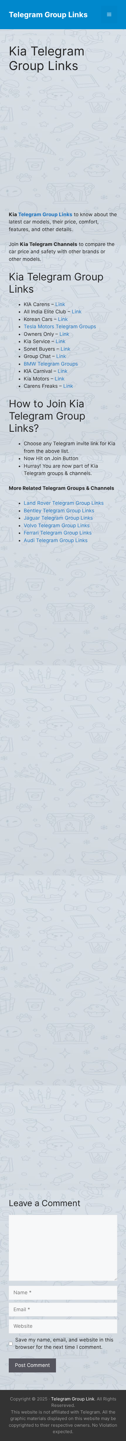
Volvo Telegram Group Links (57, 525)
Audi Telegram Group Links (56, 540)
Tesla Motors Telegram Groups (60, 326)
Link (60, 304)
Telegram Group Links (48, 14)
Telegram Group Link (72, 1399)
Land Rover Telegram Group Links (64, 503)
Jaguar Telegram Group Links (58, 518)
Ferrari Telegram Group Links (58, 533)
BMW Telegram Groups (51, 364)
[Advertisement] (63, 146)
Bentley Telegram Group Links (59, 510)
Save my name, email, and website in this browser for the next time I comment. (64, 1343)
